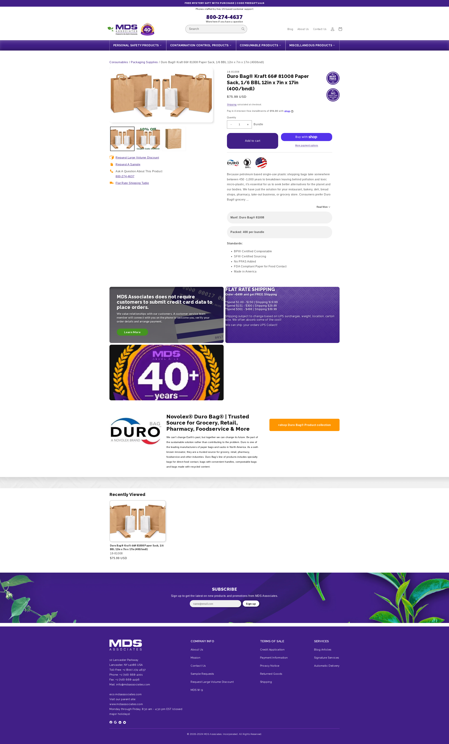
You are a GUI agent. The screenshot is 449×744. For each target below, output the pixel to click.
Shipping (232, 104)
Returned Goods (271, 673)
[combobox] (216, 29)
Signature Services (326, 657)
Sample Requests (202, 673)
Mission (195, 657)
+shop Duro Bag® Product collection (304, 424)
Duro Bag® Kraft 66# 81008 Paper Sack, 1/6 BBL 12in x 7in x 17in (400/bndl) (136, 547)
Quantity (231, 117)
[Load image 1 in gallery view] (122, 139)
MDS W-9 (197, 690)
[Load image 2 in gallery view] (148, 139)
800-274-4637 (125, 176)
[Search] (243, 29)
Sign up (251, 603)
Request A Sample (128, 164)
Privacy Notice (269, 665)
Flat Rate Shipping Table (132, 183)
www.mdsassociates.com (126, 704)
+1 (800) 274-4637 (134, 669)
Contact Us (198, 665)
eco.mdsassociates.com (125, 694)
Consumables (118, 62)
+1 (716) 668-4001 (131, 674)
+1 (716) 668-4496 (127, 679)
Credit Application (272, 649)
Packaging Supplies (144, 62)
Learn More (132, 332)
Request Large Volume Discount (137, 157)
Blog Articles (322, 649)
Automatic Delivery (327, 665)
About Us (197, 649)
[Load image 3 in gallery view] (174, 139)
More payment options (306, 145)
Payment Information (274, 657)
